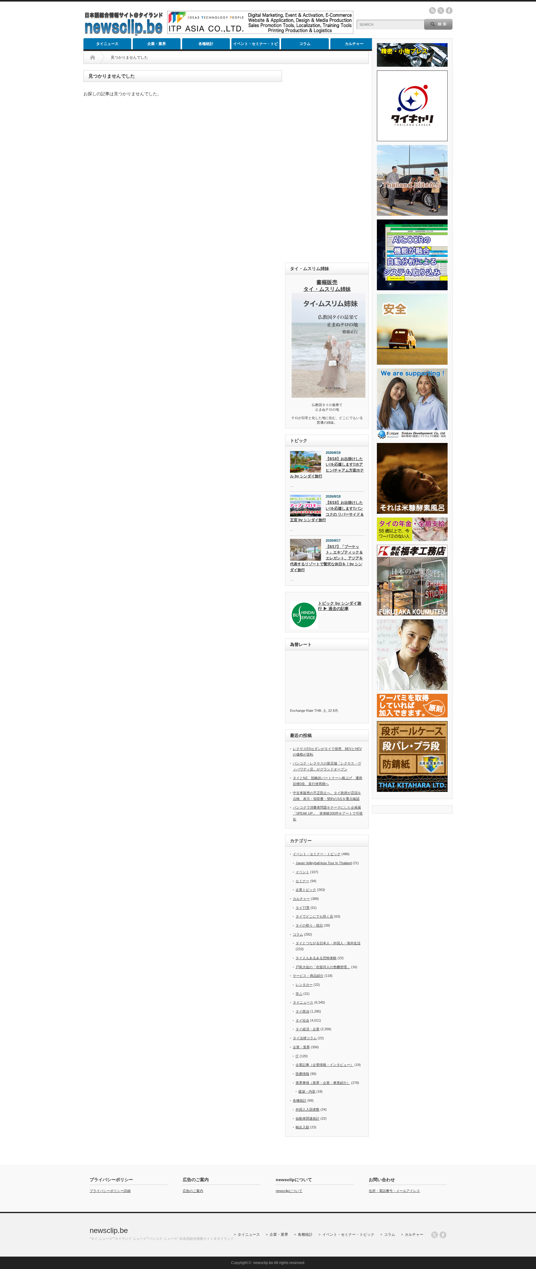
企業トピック (306, 890)
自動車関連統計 (307, 1118)
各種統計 (206, 44)
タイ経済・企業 (307, 1029)
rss (432, 10)
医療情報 (302, 1074)
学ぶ (299, 994)
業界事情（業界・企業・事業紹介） (323, 1083)
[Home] (92, 57)
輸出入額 (302, 1127)
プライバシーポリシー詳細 (110, 1191)
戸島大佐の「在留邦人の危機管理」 (323, 967)
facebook (449, 10)
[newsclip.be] (123, 34)
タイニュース (107, 44)
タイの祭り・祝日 (309, 925)
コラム (304, 44)
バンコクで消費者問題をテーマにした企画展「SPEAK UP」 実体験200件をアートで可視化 (328, 813)
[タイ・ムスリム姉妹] (328, 396)
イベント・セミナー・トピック (255, 45)
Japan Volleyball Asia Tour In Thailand (324, 863)
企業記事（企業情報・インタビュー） (325, 1065)
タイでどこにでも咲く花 (314, 916)
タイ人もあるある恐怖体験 (316, 958)
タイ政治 (302, 1011)
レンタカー (304, 985)
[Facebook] (443, 1234)
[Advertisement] (327, 163)
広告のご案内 (193, 1191)
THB (317, 710)
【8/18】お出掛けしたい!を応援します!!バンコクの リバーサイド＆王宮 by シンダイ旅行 (327, 511)
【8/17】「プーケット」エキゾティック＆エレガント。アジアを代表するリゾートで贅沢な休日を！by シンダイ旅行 (326, 558)
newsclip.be (109, 1230)
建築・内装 (306, 1091)
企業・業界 (156, 44)
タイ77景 (303, 908)
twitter (440, 10)
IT (297, 1056)
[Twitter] (434, 1234)
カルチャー (354, 44)
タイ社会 (302, 1020)
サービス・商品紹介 (308, 976)
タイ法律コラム (305, 1038)
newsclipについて (289, 1191)
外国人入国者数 (307, 1109)
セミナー (302, 881)
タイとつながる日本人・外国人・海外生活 (328, 943)
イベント (302, 872)
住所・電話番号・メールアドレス (394, 1191)
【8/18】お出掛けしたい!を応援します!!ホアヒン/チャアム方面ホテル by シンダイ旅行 (327, 467)
